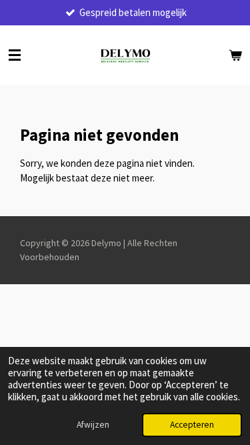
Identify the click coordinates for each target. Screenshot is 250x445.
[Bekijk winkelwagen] (235, 55)
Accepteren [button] (192, 424)
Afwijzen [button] (93, 424)
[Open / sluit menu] (14, 55)
